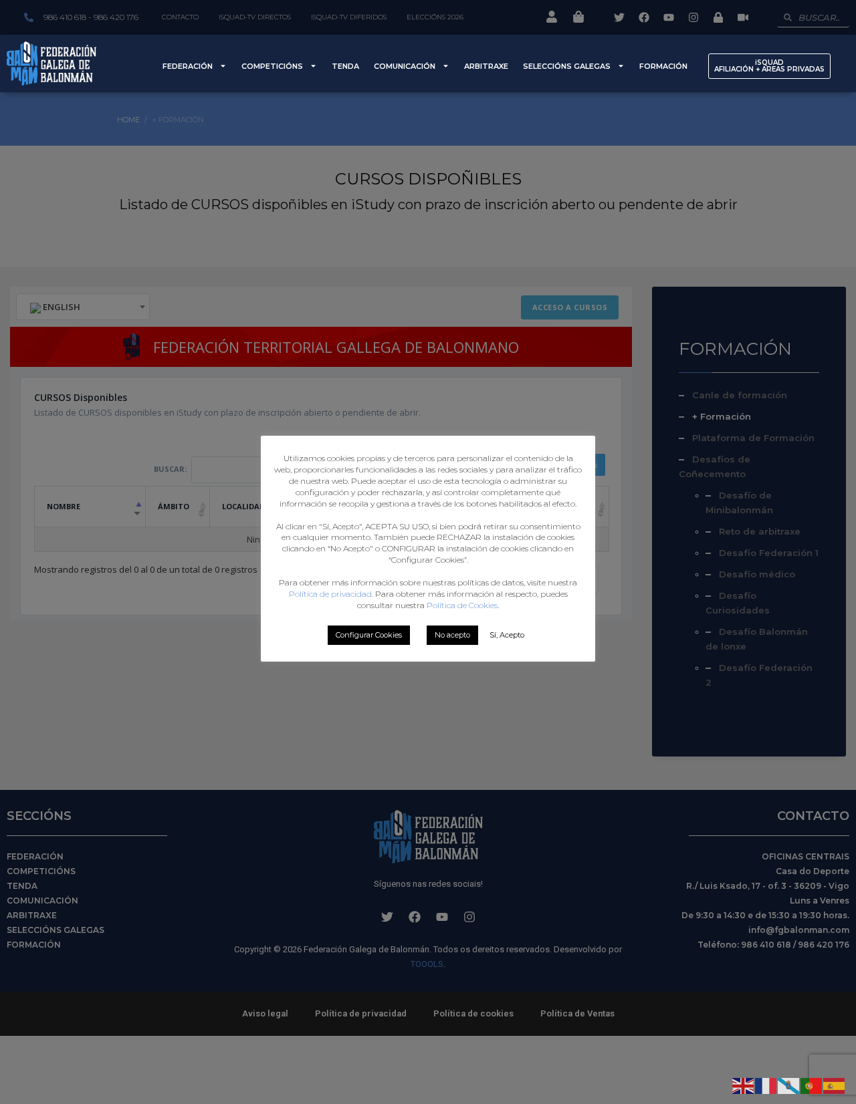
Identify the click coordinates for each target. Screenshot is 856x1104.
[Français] (766, 1084)
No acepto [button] (452, 635)
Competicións (272, 66)
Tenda (345, 66)
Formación (663, 66)
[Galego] (789, 1084)
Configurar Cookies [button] (369, 635)
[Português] (811, 1084)
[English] (743, 1084)
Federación (188, 66)
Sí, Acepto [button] (507, 635)
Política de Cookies (462, 605)
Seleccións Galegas (567, 66)
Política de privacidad (330, 594)
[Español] (834, 1084)
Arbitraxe (486, 66)
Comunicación (404, 66)
